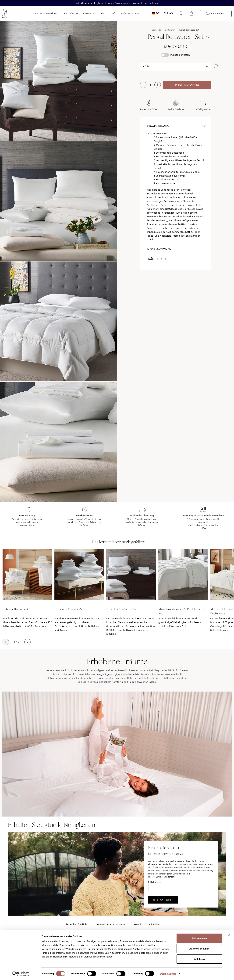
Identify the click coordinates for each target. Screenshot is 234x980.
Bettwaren (89, 13)
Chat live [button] (154, 924)
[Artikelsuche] (180, 13)
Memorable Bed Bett (46, 13)
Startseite (156, 29)
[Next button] (27, 642)
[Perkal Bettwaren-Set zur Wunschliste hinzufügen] (208, 37)
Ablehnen (199, 959)
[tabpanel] (175, 188)
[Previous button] (6, 642)
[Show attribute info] (216, 67)
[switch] (91, 973)
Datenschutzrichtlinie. (166, 876)
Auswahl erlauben (199, 948)
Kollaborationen (130, 13)
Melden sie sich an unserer (166, 850)
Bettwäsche (71, 13)
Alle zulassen (199, 938)
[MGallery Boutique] (12, 13)
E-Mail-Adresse (155, 882)
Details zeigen (168, 973)
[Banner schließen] (229, 935)
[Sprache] (155, 13)
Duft (113, 13)
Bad (103, 13)
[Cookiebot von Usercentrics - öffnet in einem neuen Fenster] (21, 973)
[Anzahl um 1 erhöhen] (157, 85)
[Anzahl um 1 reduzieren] (143, 85)
